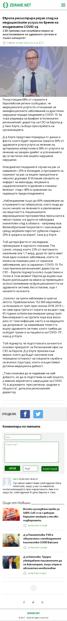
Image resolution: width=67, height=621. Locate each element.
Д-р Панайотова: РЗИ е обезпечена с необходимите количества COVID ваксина (42, 538)
